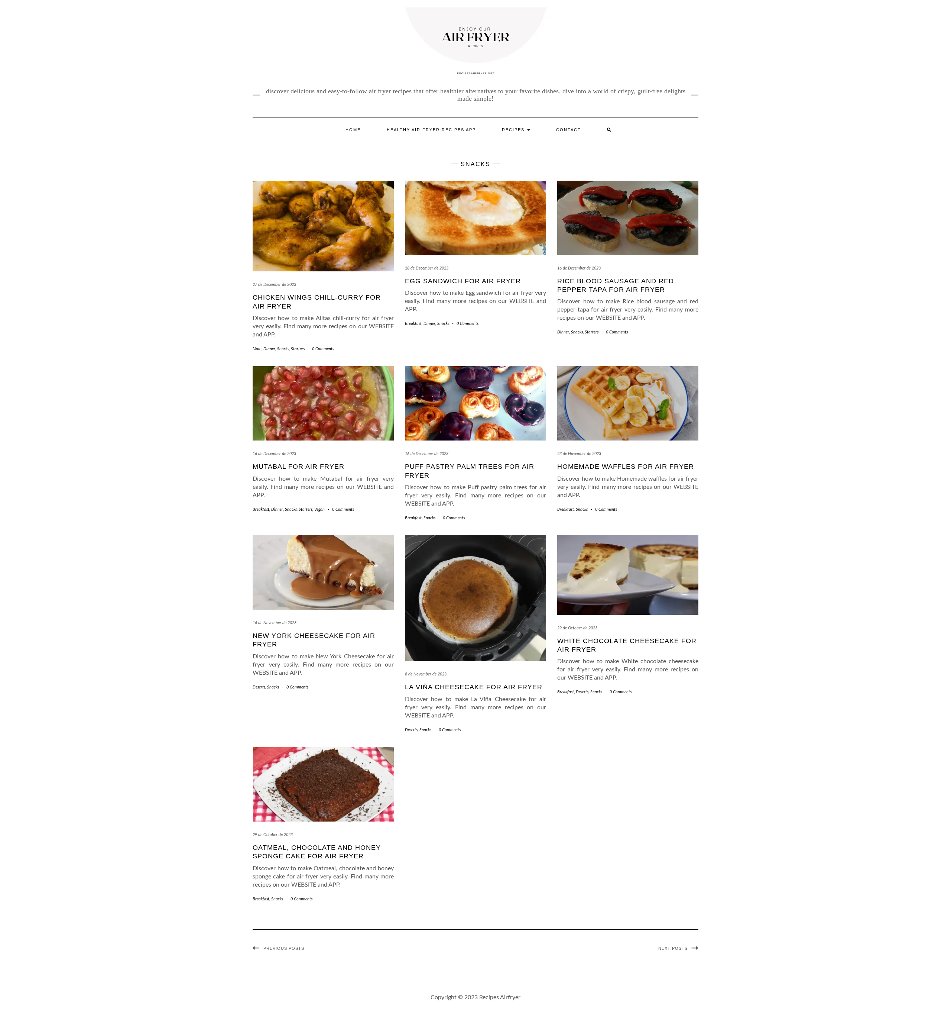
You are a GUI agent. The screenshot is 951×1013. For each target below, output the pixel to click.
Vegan (319, 509)
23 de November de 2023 (579, 454)
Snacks (283, 349)
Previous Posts (283, 948)
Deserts (259, 687)
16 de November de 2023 (274, 623)
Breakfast (413, 324)
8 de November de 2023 (426, 674)
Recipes (514, 130)
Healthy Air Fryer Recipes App (431, 130)
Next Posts (673, 948)
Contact (568, 130)
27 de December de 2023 (274, 285)
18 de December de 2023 (426, 268)
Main (257, 349)
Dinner (269, 349)
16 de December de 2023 (579, 268)
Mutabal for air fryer (298, 466)
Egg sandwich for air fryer (463, 281)
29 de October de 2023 (577, 628)
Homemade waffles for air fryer (625, 466)
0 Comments (323, 349)
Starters (298, 349)
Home (353, 130)
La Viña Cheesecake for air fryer (473, 687)
